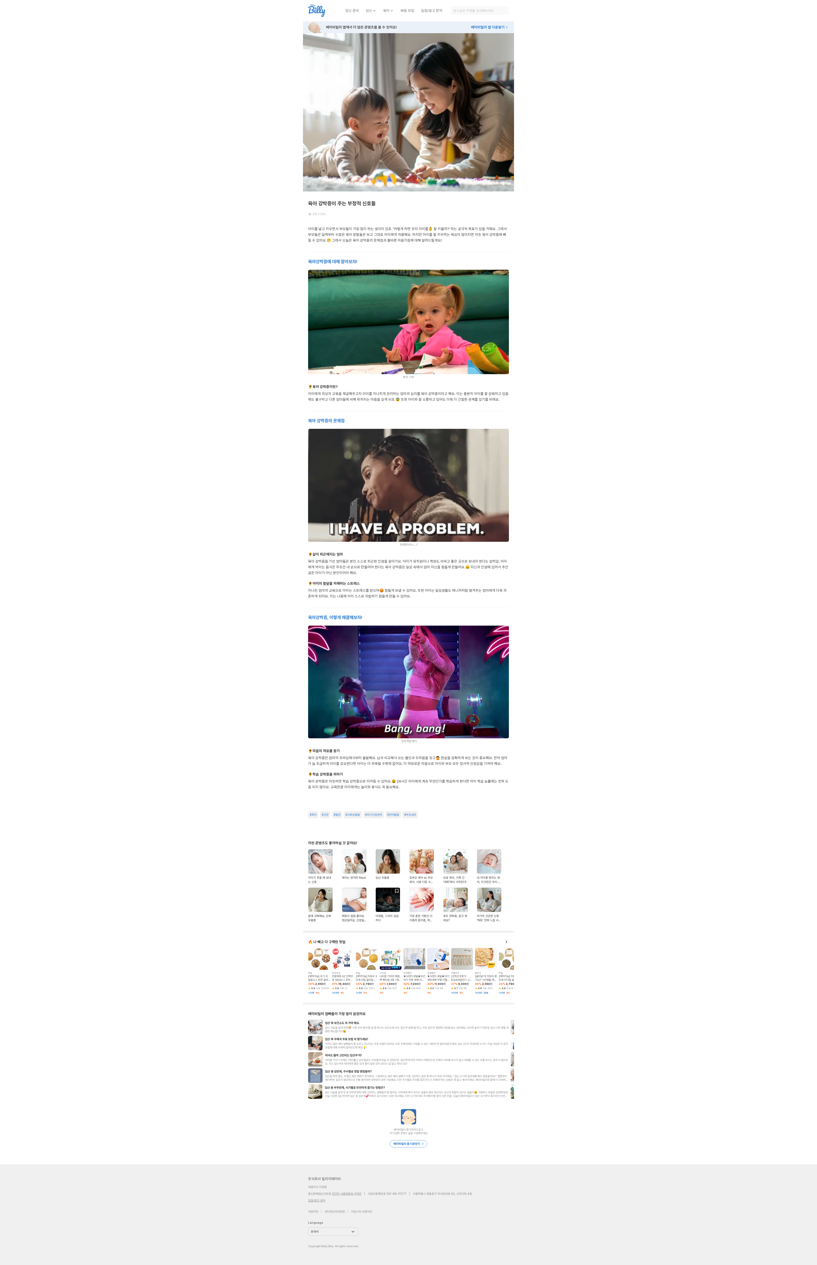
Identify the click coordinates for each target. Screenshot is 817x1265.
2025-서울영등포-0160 (346, 1193)
